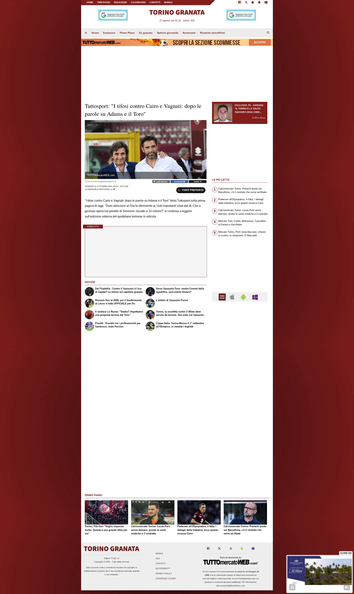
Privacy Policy (164, 573)
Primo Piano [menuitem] (127, 32)
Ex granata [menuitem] (145, 32)
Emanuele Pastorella (100, 189)
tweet (197, 181)
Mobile (159, 553)
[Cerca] (268, 33)
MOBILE (168, 2)
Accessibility (163, 568)
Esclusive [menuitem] (109, 32)
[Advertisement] (239, 447)
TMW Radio (103, 2)
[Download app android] (259, 2)
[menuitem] (85, 33)
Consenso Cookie (166, 578)
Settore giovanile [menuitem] (167, 32)
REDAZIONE (120, 2)
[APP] (223, 296)
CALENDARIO (138, 2)
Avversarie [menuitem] (189, 32)
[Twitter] (246, 2)
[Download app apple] (253, 2)
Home (90, 2)
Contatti (161, 564)
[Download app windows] (265, 2)
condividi (178, 181)
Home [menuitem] (95, 32)
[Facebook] (239, 2)
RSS (158, 558)
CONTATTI (155, 2)
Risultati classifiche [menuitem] (212, 32)
